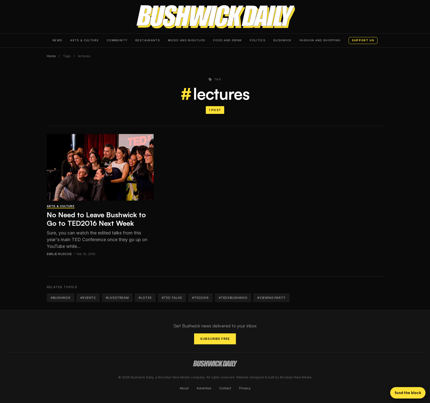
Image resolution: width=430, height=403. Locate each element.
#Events (88, 298)
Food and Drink (227, 40)
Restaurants (147, 40)
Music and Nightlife (187, 40)
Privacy (245, 388)
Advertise (204, 388)
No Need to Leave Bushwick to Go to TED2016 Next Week (96, 218)
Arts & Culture (84, 40)
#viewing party (271, 298)
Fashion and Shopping (320, 40)
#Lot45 (145, 298)
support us (363, 40)
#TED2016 (200, 298)
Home (51, 56)
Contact (225, 388)
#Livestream (117, 298)
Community (117, 40)
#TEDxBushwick (233, 298)
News (57, 40)
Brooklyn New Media (295, 377)
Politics (258, 40)
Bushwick (282, 40)
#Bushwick (60, 298)
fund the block (408, 393)
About (184, 388)
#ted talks (172, 298)
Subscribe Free (215, 339)
